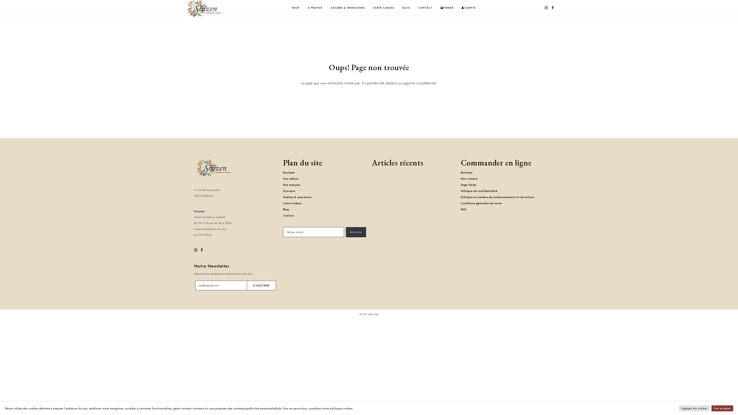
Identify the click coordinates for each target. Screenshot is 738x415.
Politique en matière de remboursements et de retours (497, 197)
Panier (449, 8)
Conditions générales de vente (481, 203)
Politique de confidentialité (479, 191)
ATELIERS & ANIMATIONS (348, 8)
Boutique (289, 172)
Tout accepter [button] (722, 408)
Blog (286, 209)
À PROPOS (315, 8)
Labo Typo (373, 314)
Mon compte (469, 179)
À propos (289, 191)
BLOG (406, 8)
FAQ (463, 209)
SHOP (296, 8)
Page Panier (468, 185)
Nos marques (291, 185)
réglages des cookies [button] (694, 408)
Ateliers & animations (297, 197)
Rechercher (356, 232)
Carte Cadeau (383, 8)
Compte (470, 8)
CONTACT (425, 8)
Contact (288, 215)
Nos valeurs (290, 179)
